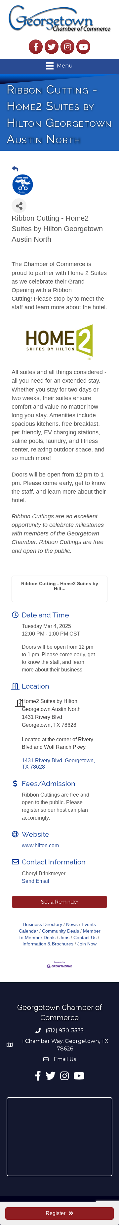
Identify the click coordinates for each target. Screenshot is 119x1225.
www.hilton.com (40, 845)
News (72, 924)
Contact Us (85, 937)
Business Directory (42, 924)
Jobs (64, 937)
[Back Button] (15, 169)
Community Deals (60, 931)
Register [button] (55, 1213)
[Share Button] (19, 205)
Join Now (87, 943)
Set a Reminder (59, 902)
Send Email (35, 881)
